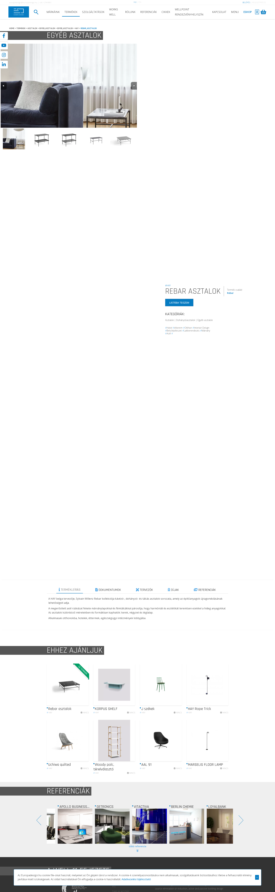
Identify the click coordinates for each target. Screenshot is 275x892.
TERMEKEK (20, 28)
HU (135, 2)
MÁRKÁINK (53, 12)
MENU (235, 12)
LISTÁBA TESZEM (179, 302)
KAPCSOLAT (219, 12)
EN (140, 2)
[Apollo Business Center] (65, 826)
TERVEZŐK (146, 590)
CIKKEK (166, 12)
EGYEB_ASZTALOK (47, 28)
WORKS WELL (113, 12)
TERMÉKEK (70, 12)
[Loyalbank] (214, 826)
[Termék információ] (77, 685)
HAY (77, 28)
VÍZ (114, 886)
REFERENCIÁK (148, 12)
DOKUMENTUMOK (109, 590)
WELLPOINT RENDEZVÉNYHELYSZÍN (189, 12)
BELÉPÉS (246, 2)
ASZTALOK (32, 28)
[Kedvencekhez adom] (83, 684)
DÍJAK (174, 590)
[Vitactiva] (140, 826)
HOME (11, 28)
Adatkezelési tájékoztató (136, 879)
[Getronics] (102, 826)
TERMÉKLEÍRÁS (70, 590)
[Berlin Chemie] (177, 826)
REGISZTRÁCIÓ (259, 2)
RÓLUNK (130, 12)
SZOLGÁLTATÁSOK (93, 12)
